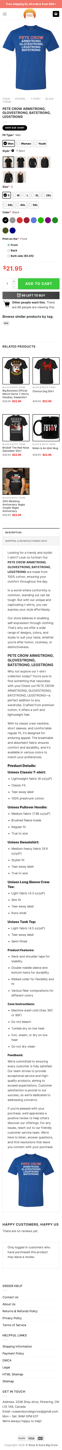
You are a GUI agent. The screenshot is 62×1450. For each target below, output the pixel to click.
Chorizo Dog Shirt (43, 391)
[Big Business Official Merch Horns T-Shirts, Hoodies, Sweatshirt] (16, 371)
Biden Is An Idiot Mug (45, 448)
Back (14, 250)
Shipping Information (17, 1346)
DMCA (6, 1360)
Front (14, 245)
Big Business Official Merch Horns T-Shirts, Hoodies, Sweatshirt (15, 394)
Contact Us (10, 1297)
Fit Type (8, 135)
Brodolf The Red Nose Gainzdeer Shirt (15, 449)
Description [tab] (13, 532)
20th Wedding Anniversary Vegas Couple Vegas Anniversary (13, 506)
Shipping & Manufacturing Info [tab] (26, 541)
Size (6, 186)
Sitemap (8, 1381)
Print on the (10, 238)
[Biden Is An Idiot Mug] (46, 428)
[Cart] (56, 14)
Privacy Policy (12, 1318)
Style (7, 151)
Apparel (20, 98)
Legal (6, 1367)
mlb (6, 323)
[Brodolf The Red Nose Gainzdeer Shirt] (16, 428)
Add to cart (38, 284)
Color (6, 212)
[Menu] (4, 14)
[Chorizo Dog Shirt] (46, 371)
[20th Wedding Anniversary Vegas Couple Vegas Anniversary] (16, 481)
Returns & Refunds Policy (20, 1311)
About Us (8, 1304)
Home (6, 98)
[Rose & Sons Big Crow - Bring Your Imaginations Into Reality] (29, 14)
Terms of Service (14, 1325)
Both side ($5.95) (22, 256)
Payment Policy (13, 1353)
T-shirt (36, 98)
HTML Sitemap (12, 1374)
